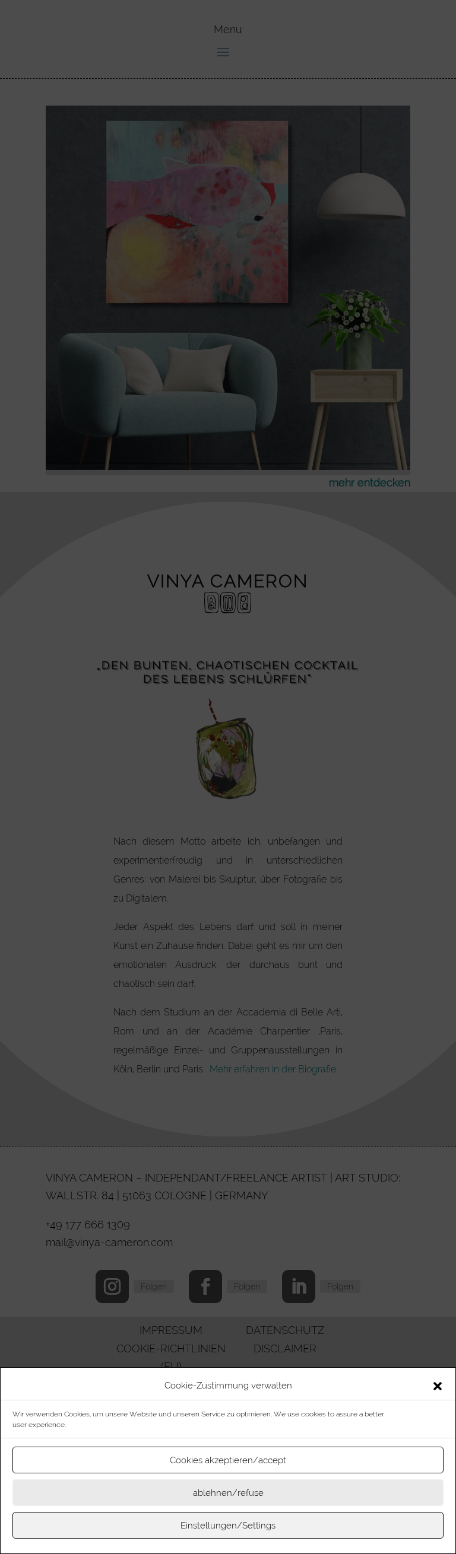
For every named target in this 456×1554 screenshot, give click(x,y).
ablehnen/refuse (228, 1493)
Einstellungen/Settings (228, 1525)
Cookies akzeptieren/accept (228, 1460)
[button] (438, 1386)
